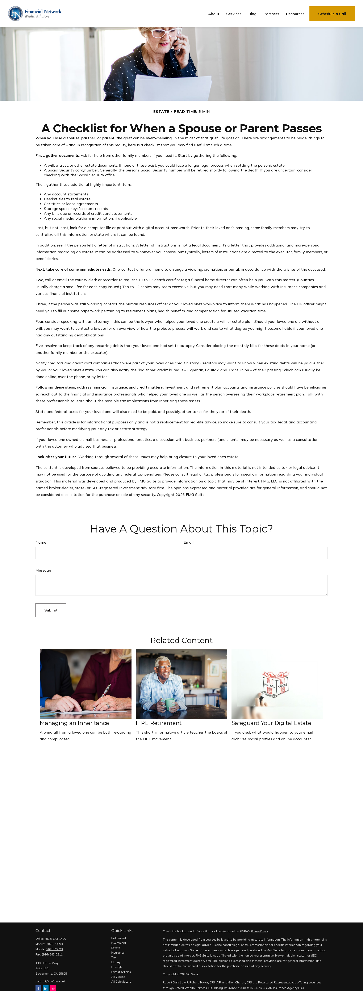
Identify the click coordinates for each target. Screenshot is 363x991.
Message (43, 570)
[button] (213, 13)
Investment (118, 943)
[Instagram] (53, 988)
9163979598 (54, 944)
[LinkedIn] (46, 988)
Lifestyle (116, 967)
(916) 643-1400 (55, 939)
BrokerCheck (259, 931)
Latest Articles (121, 972)
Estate (115, 948)
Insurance (118, 952)
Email (189, 542)
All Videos (118, 977)
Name (41, 542)
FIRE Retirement (159, 723)
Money (115, 962)
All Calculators (121, 981)
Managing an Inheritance (74, 723)
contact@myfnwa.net (50, 981)
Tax (113, 957)
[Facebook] (38, 988)
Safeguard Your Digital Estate (271, 723)
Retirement (118, 938)
